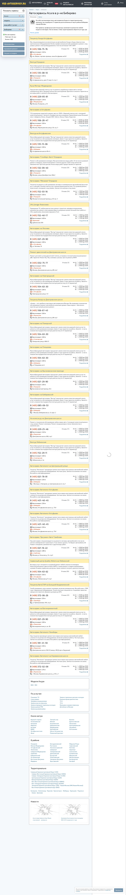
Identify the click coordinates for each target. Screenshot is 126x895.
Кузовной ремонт (11, 49)
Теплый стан (54, 719)
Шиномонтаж (9, 44)
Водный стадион (36, 719)
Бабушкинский (35, 755)
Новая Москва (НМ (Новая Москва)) (71, 785)
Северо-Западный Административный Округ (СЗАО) (48, 776)
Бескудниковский (55, 744)
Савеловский (73, 746)
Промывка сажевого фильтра (69, 705)
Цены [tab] (40, 17)
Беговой (72, 761)
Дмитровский (54, 753)
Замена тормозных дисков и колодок (72, 697)
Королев (50, 791)
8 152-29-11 (38, 452)
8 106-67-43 (39, 310)
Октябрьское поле (36, 731)
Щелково (40, 793)
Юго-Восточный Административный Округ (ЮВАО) (48, 781)
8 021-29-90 (39, 239)
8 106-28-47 (39, 120)
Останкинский (35, 757)
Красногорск (58, 791)
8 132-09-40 (39, 167)
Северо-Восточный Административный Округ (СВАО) (49, 774)
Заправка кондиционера (39, 701)
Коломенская (54, 723)
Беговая (33, 727)
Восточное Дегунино (37, 759)
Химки (34, 793)
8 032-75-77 (39, 262)
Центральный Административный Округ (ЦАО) (47, 778)
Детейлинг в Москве (66, 707)
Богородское (73, 759)
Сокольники (73, 751)
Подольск (81, 791)
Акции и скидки (10, 53)
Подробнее (83, 54)
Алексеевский (54, 757)
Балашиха (34, 791)
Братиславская (74, 721)
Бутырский (53, 755)
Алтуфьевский (35, 748)
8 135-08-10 (39, 72)
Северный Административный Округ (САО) (44, 772)
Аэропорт (72, 749)
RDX (36, 685)
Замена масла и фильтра (39, 703)
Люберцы (66, 791)
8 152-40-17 (39, 215)
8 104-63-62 (39, 571)
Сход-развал (35, 699)
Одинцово (73, 791)
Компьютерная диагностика (69, 699)
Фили (32, 733)
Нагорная (34, 723)
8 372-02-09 (39, 666)
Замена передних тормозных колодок (43, 705)
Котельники (73, 729)
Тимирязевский (55, 751)
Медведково (54, 727)
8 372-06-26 (39, 595)
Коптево (72, 748)
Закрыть (118, 890)
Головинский (73, 753)
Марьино (34, 725)
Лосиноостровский (56, 748)
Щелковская (54, 729)
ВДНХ (32, 729)
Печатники (72, 723)
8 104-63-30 (39, 286)
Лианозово (34, 749)
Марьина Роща (74, 744)
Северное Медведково (38, 751)
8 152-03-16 (39, 191)
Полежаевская (35, 721)
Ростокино (53, 746)
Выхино (71, 719)
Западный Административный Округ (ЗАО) (45, 785)
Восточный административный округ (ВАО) (45, 787)
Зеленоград (42, 791)
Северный (53, 749)
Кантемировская (74, 725)
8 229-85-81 (39, 96)
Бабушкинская (54, 725)
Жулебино (72, 727)
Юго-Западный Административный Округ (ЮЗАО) (48, 783)
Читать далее (34, 32)
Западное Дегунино (56, 759)
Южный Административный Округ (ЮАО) (45, 779)
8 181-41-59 (39, 643)
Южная (52, 721)
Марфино (34, 761)
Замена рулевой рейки (38, 709)
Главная (31, 9)
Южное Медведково (37, 746)
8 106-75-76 (39, 49)
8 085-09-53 (39, 405)
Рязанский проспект (56, 733)
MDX (32, 685)
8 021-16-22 (39, 548)
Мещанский (73, 755)
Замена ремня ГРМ (37, 707)
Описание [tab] (33, 17)
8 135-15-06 (39, 144)
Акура (37, 9)
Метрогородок (74, 757)
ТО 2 (61, 701)
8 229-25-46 (39, 429)
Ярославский (54, 761)
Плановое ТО (35, 697)
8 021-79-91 (38, 476)
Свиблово (34, 753)
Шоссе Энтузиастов (56, 731)
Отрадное (34, 744)
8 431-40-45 (39, 500)
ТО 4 (61, 703)
